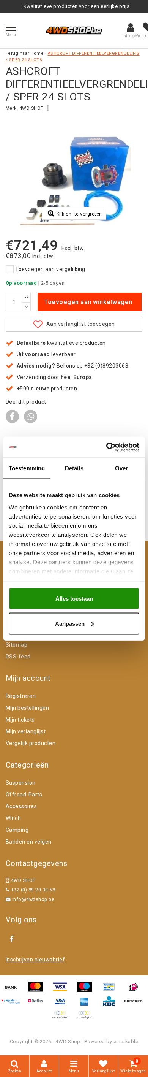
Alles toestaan (74, 598)
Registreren (21, 696)
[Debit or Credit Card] (86, 1018)
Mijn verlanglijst (26, 731)
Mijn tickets (20, 720)
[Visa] (62, 990)
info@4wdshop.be (33, 899)
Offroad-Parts (24, 794)
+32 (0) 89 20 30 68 (32, 890)
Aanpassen (70, 623)
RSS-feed (18, 656)
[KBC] (111, 1004)
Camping (17, 830)
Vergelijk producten (30, 743)
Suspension (21, 783)
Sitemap (16, 645)
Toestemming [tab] (27, 468)
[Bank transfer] (14, 990)
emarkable (125, 1041)
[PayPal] (62, 1018)
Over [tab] (121, 468)
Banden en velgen (29, 842)
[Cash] (135, 1004)
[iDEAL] (135, 990)
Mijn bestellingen (27, 708)
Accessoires (21, 806)
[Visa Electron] (62, 1004)
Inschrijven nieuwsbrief (35, 959)
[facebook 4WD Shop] (11, 939)
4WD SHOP (31, 108)
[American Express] (87, 1004)
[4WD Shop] (74, 30)
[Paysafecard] (14, 1004)
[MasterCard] (38, 990)
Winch (13, 818)
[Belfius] (38, 1004)
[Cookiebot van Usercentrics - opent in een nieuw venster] (106, 447)
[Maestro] (87, 990)
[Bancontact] (111, 990)
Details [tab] (74, 468)
